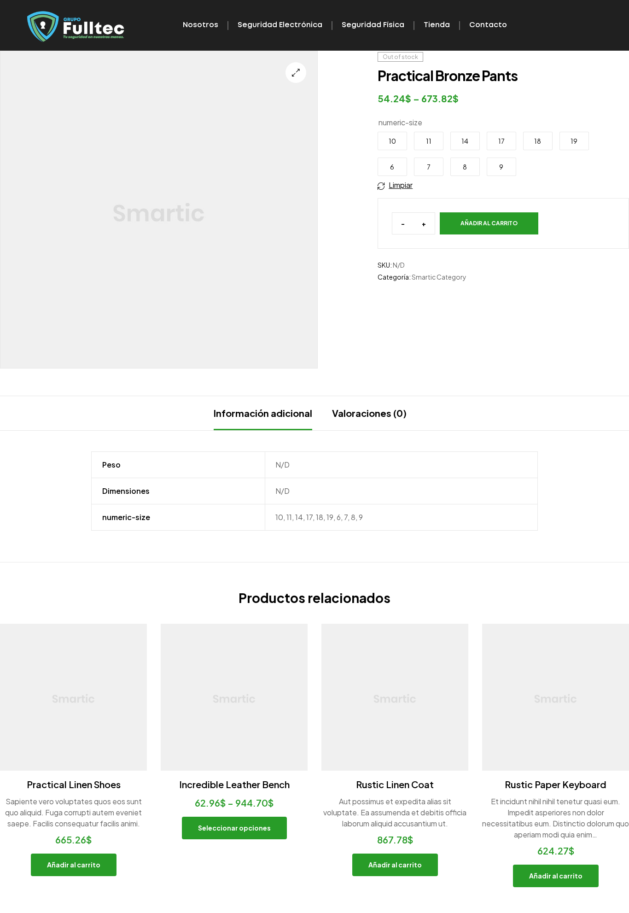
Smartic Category (439, 277)
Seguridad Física (373, 25)
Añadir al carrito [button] (73, 864)
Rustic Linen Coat (395, 784)
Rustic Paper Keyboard (555, 784)
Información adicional (263, 413)
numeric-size (400, 122)
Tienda (437, 25)
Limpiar (401, 185)
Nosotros (200, 25)
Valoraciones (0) (369, 413)
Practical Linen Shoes (74, 784)
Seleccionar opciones (234, 828)
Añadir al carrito (489, 223)
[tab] (263, 413)
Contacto (488, 25)
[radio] (392, 141)
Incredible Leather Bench (234, 784)
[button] (295, 72)
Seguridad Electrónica (280, 25)
